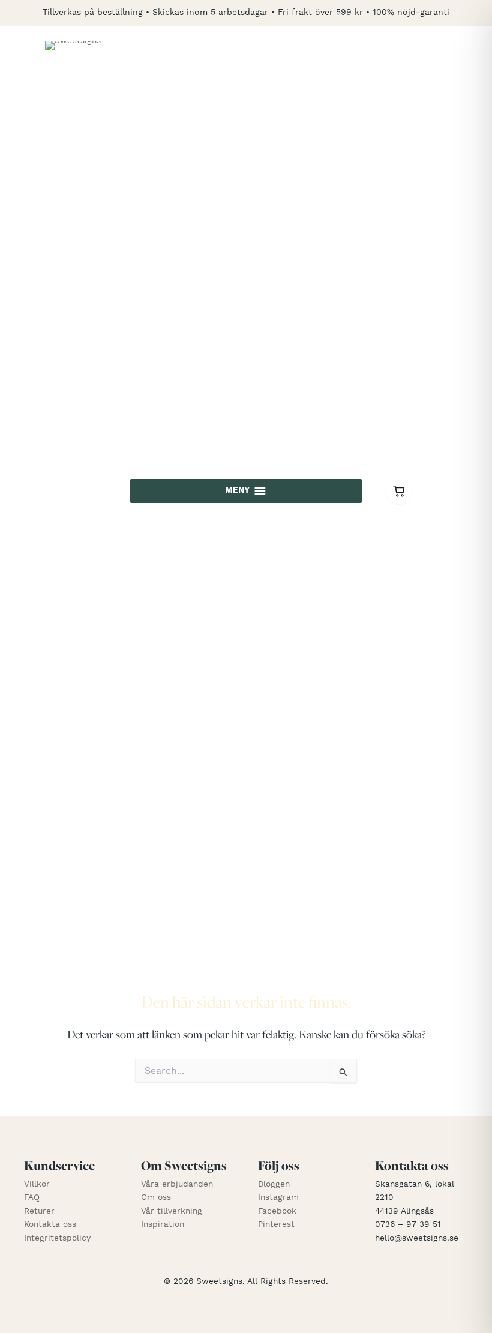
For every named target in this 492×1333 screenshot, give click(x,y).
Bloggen (274, 1184)
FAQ (32, 1197)
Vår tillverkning (171, 1211)
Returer (39, 1211)
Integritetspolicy (57, 1238)
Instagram (278, 1197)
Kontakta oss (50, 1224)
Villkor (37, 1184)
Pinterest (276, 1224)
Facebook (277, 1211)
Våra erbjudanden (177, 1184)
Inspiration (162, 1224)
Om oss (156, 1197)
